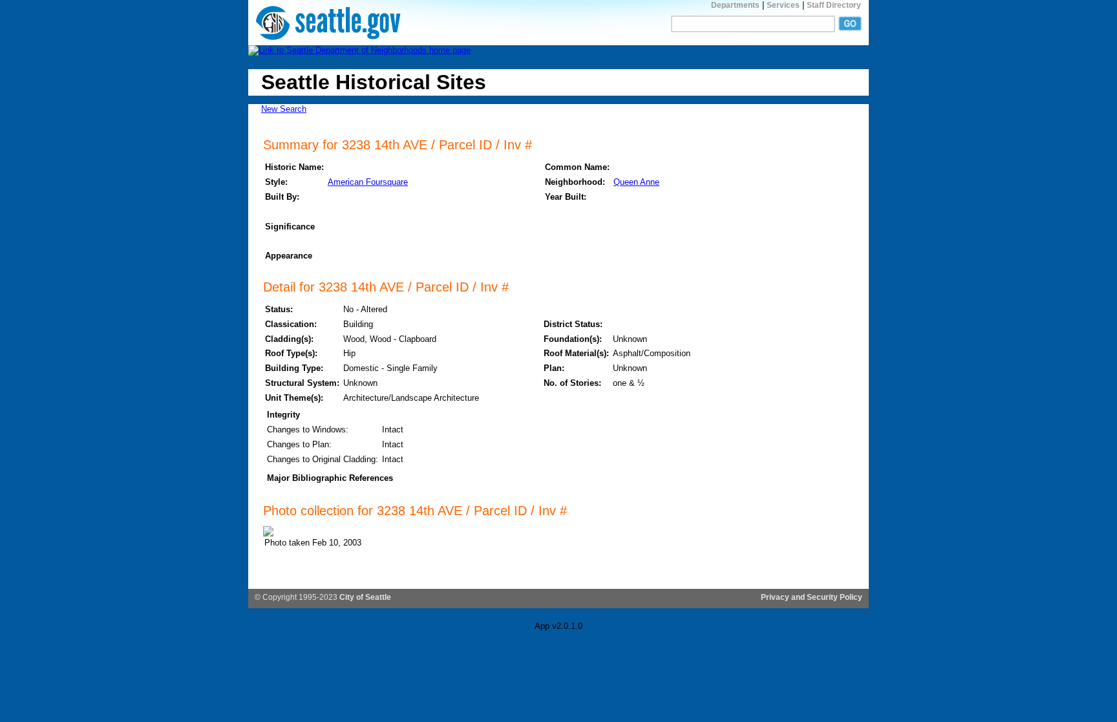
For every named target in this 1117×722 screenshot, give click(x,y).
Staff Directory (834, 5)
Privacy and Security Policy (811, 597)
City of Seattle (365, 597)
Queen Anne (636, 182)
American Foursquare (368, 182)
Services (783, 5)
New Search (283, 109)
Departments (735, 5)
